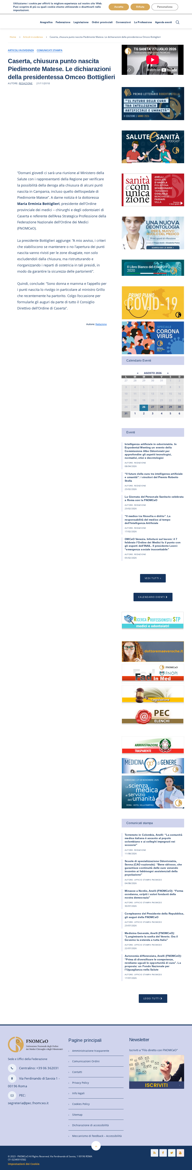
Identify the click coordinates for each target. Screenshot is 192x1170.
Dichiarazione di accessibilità (90, 1125)
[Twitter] (172, 1153)
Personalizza (164, 7)
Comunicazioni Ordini (86, 1061)
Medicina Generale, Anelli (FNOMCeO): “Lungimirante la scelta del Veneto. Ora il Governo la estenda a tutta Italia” (151, 936)
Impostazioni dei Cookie (23, 1164)
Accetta (118, 7)
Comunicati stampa (49, 50)
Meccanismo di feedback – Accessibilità (97, 1136)
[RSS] (154, 1153)
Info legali (78, 1093)
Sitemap (77, 1114)
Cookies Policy (81, 1104)
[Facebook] (163, 1153)
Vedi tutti (152, 578)
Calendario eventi (151, 597)
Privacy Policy (80, 1082)
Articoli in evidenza (33, 37)
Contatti (77, 1072)
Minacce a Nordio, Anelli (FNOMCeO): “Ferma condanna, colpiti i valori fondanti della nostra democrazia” (154, 894)
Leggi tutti (151, 998)
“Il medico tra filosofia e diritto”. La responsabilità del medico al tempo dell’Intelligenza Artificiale (147, 519)
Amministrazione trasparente (90, 1050)
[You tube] (180, 1153)
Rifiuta (140, 7)
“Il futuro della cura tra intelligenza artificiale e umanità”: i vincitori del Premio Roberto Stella (154, 477)
